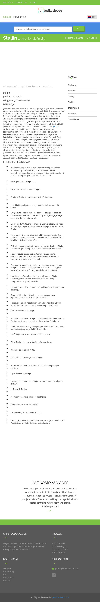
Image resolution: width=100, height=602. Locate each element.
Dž (53, 546)
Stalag (71, 96)
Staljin (94, 37)
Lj (54, 549)
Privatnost (8, 577)
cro (94, 16)
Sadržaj (79, 37)
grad (73, 107)
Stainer (71, 90)
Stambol (72, 113)
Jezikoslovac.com (60, 597)
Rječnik (7, 17)
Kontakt (33, 2)
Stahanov (72, 85)
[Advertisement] (33, 63)
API (25, 2)
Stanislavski (74, 119)
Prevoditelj (19, 17)
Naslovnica (8, 2)
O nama (18, 2)
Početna (69, 37)
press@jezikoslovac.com (67, 568)
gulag (55, 126)
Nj (61, 549)
